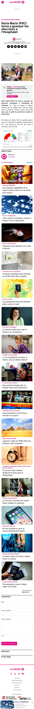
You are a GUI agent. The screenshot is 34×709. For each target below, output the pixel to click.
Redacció (18, 39)
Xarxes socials (17, 690)
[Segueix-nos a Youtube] (23, 673)
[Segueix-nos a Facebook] (11, 673)
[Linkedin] (15, 46)
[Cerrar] (32, 702)
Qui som (17, 685)
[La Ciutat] (17, 2)
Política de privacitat (17, 680)
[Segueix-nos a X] (15, 673)
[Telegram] (22, 46)
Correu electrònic (6, 610)
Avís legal (17, 678)
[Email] (25, 46)
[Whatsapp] (18, 46)
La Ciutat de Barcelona (10, 20)
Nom (2, 602)
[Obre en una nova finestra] (9, 698)
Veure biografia (11, 156)
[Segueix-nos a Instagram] (19, 673)
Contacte (17, 687)
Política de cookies (17, 682)
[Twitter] (12, 46)
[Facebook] (8, 46)
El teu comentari (6, 619)
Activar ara (11, 96)
